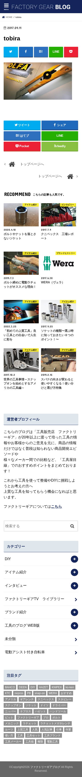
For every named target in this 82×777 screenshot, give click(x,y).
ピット (9, 717)
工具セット (33, 735)
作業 (68, 729)
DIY (8, 559)
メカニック (12, 723)
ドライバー (59, 705)
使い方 (9, 735)
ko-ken (70, 687)
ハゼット (40, 711)
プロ (46, 717)
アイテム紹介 (16, 572)
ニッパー (10, 711)
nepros (19, 693)
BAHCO (10, 687)
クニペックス (46, 699)
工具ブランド (52, 735)
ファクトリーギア (28, 717)
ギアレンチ (27, 699)
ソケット (31, 705)
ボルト (56, 717)
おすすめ (66, 693)
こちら (56, 506)
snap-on (40, 693)
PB (29, 693)
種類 (40, 741)
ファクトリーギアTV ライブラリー (34, 599)
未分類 (10, 639)
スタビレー (65, 699)
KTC (7, 693)
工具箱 (30, 741)
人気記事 (46, 729)
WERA (53, 693)
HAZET (43, 687)
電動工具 (52, 741)
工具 (20, 735)
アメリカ (10, 699)
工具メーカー (13, 741)
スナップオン (13, 705)
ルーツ (9, 729)
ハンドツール (58, 711)
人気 (35, 729)
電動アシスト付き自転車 (25, 652)
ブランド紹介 (16, 612)
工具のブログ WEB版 (22, 625)
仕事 (59, 729)
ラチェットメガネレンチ (55, 723)
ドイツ (44, 705)
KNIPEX (57, 687)
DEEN (23, 687)
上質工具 (22, 729)
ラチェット (29, 723)
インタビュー (16, 585)
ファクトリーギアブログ (45, 767)
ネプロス (25, 711)
